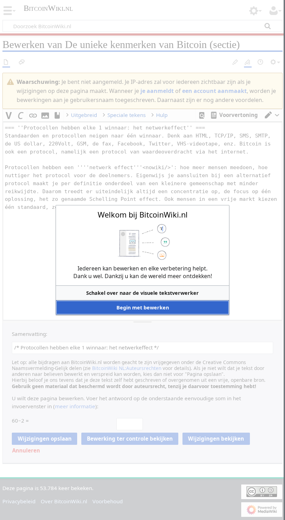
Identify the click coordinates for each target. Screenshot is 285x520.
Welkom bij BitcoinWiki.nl (143, 215)
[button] (142, 293)
